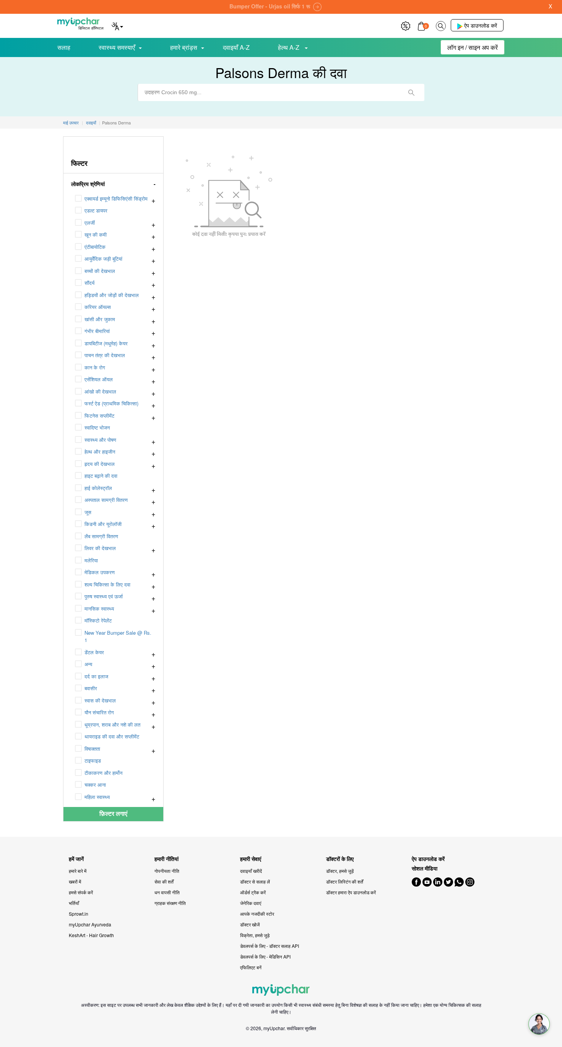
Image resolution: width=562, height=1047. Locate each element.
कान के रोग (94, 367)
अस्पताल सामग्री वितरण (106, 499)
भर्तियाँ (74, 903)
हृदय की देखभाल (99, 463)
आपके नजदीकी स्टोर (257, 913)
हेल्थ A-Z (289, 47)
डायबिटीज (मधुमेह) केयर (106, 343)
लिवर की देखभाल (100, 548)
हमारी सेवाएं (250, 859)
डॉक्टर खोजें (250, 924)
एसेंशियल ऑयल (98, 379)
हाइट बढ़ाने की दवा (100, 475)
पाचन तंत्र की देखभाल (104, 355)
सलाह (63, 47)
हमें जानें (76, 859)
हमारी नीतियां (166, 859)
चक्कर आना (95, 784)
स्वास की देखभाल (100, 700)
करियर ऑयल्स (97, 306)
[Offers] (405, 25)
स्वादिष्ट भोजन (97, 427)
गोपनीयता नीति (166, 870)
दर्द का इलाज (96, 676)
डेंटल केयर (94, 652)
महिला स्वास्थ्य (97, 796)
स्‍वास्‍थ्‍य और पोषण (100, 439)
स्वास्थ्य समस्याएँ (117, 47)
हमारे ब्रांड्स (183, 47)
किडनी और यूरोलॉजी (103, 524)
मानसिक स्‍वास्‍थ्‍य (99, 608)
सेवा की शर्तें (164, 881)
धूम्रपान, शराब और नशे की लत (112, 724)
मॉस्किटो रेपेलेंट (98, 620)
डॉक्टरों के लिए (340, 859)
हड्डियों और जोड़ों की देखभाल (111, 295)
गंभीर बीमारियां (97, 331)
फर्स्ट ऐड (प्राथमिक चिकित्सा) (111, 403)
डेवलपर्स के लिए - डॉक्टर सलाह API (269, 945)
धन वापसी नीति (167, 892)
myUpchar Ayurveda (90, 924)
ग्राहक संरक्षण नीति (170, 903)
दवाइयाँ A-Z (236, 47)
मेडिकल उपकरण (99, 572)
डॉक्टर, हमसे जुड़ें (340, 870)
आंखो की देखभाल (100, 391)
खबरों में (75, 881)
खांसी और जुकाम (99, 319)
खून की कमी (95, 234)
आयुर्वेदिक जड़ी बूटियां (103, 258)
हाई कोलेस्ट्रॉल (98, 488)
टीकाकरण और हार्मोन (103, 772)
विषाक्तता (92, 748)
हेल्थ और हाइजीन (99, 451)
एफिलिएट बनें (251, 967)
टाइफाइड (92, 760)
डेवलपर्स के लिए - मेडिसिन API (265, 956)
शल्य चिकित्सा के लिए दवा (107, 584)
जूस (87, 512)
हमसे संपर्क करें (81, 892)
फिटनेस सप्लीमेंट (99, 415)
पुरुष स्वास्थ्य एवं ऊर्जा (103, 596)
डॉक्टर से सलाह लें (255, 881)
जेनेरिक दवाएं (250, 903)
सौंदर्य (89, 282)
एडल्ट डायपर (95, 210)
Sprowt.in (78, 913)
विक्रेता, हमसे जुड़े (255, 935)
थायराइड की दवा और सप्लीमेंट (111, 736)
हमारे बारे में (77, 870)
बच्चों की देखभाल (99, 270)
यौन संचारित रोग (99, 712)
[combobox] (281, 92)
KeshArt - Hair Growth (91, 935)
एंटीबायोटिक (95, 246)
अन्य (88, 664)
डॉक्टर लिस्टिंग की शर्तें (344, 881)
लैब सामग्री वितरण (101, 536)
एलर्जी (89, 222)
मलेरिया (91, 560)
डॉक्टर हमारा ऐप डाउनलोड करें (351, 892)
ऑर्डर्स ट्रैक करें (253, 892)
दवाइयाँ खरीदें (251, 870)
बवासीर (90, 688)
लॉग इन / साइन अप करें (472, 47)
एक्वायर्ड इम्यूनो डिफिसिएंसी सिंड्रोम (116, 198)
